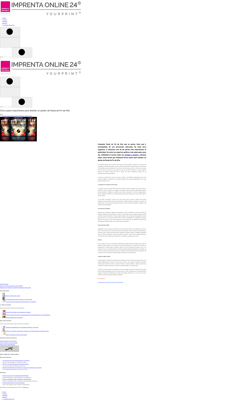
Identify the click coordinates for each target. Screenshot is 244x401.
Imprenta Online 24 (7, 116)
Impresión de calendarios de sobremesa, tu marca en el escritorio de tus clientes (22, 367)
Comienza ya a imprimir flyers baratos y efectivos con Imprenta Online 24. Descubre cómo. (27, 331)
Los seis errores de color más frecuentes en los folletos (16, 360)
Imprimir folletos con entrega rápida (8, 343)
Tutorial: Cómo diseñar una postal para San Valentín (18, 312)
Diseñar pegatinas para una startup (14, 317)
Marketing (5, 21)
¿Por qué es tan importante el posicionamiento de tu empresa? (21, 301)
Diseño (4, 18)
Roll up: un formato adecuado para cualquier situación (16, 364)
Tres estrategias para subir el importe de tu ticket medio (18, 299)
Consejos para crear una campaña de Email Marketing (16, 375)
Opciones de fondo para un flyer (12, 295)
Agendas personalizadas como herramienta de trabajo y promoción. (22, 327)
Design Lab (25, 387)
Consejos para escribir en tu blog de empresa (14, 382)
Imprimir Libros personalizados (7, 344)
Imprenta (5, 19)
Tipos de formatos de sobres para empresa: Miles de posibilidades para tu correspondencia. (28, 315)
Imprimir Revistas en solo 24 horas (8, 341)
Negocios (5, 23)
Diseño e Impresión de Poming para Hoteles (16, 334)
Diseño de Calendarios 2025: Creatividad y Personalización (17, 379)
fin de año (2, 284)
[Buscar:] (6, 57)
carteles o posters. (131, 155)
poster (6, 284)
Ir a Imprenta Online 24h (8, 25)
